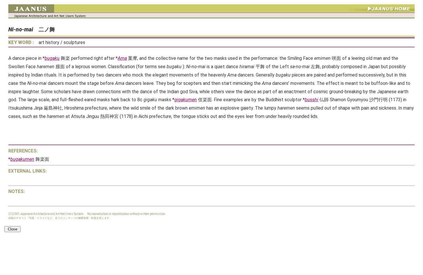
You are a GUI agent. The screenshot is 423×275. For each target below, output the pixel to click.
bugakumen (22, 159)
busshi (311, 99)
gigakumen (185, 99)
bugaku (52, 58)
